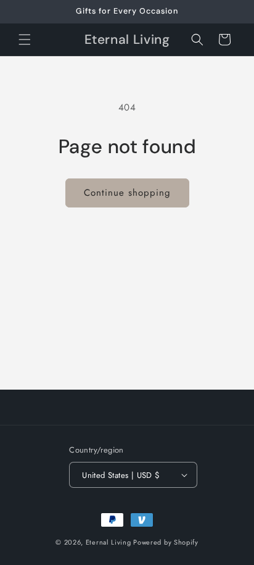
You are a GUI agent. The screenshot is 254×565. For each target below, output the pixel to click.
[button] (24, 39)
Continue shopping (127, 192)
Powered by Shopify (166, 542)
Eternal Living (108, 542)
